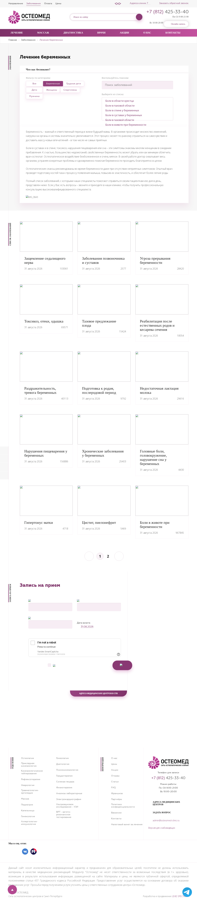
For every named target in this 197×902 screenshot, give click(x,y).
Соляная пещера (65, 782)
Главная (12, 40)
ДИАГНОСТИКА (73, 32)
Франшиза (117, 793)
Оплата (48, 3)
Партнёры (116, 799)
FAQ (113, 788)
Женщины (51, 90)
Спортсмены (70, 90)
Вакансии (116, 813)
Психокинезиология (67, 770)
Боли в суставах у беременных (123, 115)
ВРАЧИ (101, 32)
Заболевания (33, 3)
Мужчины (34, 96)
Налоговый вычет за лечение (127, 824)
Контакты (116, 819)
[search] (139, 17)
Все (34, 84)
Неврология (27, 785)
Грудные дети (73, 84)
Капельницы (27, 811)
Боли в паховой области (120, 105)
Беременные (53, 84)
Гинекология (28, 816)
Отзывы (115, 776)
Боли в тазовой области (119, 120)
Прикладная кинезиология (28, 764)
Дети (34, 90)
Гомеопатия (62, 758)
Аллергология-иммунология (29, 822)
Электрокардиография (68, 799)
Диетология (62, 764)
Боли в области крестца (119, 101)
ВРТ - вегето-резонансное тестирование (63, 814)
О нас (114, 758)
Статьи (115, 782)
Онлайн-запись (178, 24)
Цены (58, 3)
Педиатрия (27, 805)
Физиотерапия (64, 788)
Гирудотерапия (64, 776)
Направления (15, 3)
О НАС (147, 32)
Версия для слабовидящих (161, 827)
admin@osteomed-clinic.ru (166, 820)
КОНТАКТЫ (172, 32)
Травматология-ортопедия (30, 791)
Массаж (43, 32)
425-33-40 (167, 12)
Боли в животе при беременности (125, 124)
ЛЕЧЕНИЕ (16, 32)
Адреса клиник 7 (139, 3)
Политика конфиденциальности (123, 805)
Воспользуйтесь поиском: (115, 77)
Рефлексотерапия (30, 779)
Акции (124, 32)
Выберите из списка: (113, 94)
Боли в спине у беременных (122, 110)
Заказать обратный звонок (174, 3)
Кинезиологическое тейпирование (32, 772)
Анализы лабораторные (69, 793)
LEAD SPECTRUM (180, 896)
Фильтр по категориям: (38, 77)
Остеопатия (27, 758)
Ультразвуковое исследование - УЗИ (67, 805)
